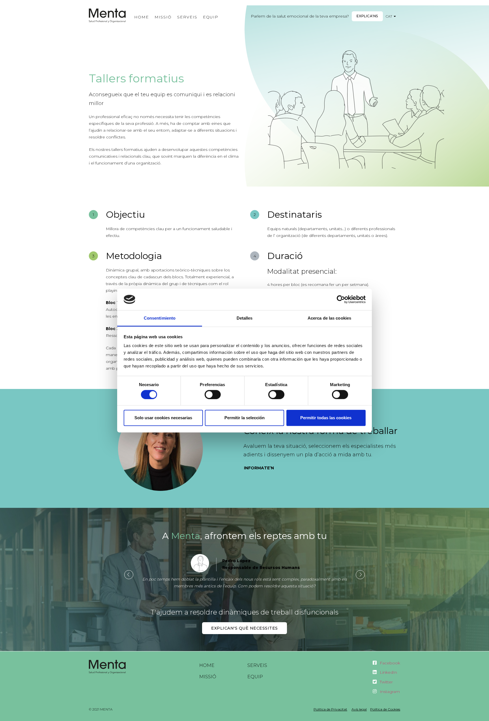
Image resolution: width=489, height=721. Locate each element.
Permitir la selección (244, 417)
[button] (367, 16)
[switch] (213, 394)
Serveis (187, 17)
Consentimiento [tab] (159, 318)
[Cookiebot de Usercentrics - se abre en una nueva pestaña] (341, 299)
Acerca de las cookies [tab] (329, 318)
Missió (163, 17)
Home (141, 17)
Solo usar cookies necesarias (163, 417)
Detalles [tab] (245, 318)
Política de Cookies (385, 709)
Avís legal (359, 709)
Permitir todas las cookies (325, 417)
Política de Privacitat (330, 709)
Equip (210, 17)
